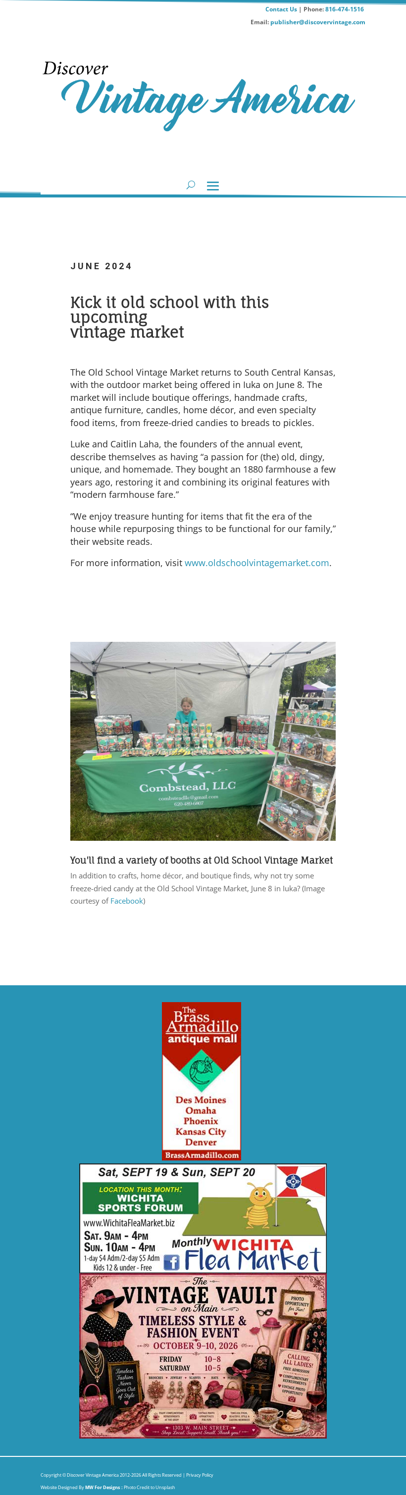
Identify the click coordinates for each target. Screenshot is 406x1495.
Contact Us (281, 9)
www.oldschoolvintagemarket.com (257, 563)
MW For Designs (103, 1487)
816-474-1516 (345, 9)
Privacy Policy (199, 1475)
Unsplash (165, 1487)
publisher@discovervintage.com (317, 22)
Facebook (126, 901)
